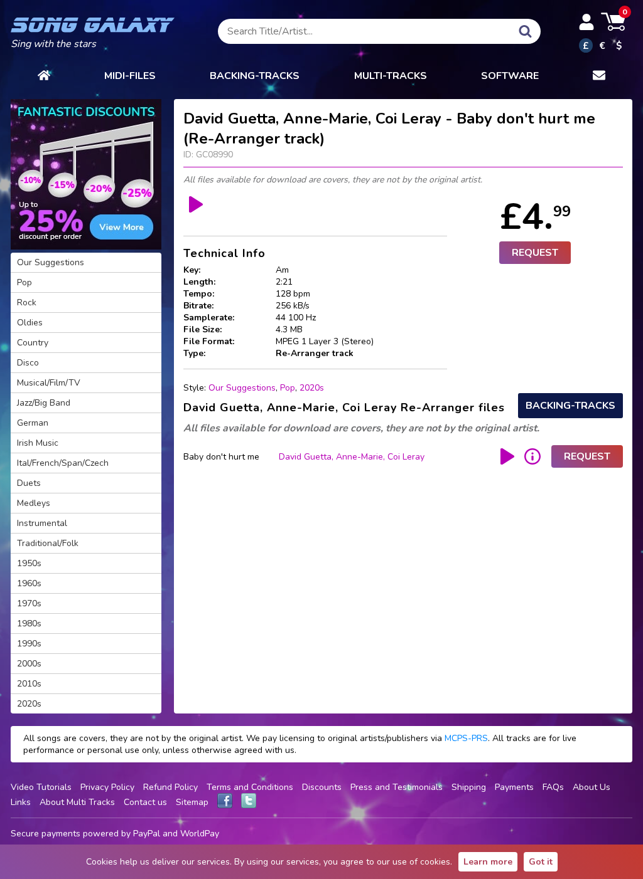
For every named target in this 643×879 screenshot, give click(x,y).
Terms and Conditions (250, 787)
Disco (28, 363)
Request (535, 253)
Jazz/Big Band (43, 403)
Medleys (33, 503)
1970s (29, 603)
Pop (287, 388)
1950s (29, 563)
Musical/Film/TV (48, 383)
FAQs (553, 787)
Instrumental (42, 523)
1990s (29, 644)
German (32, 423)
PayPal (146, 834)
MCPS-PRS (466, 738)
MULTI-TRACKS (390, 76)
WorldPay (199, 834)
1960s (29, 583)
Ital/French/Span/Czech (63, 463)
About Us (591, 787)
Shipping (468, 787)
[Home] (44, 76)
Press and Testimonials (396, 787)
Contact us (145, 802)
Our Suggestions (242, 388)
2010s (29, 684)
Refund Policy (170, 787)
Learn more (487, 862)
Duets (29, 483)
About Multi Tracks (77, 802)
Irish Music (37, 443)
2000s (29, 664)
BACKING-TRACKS (255, 76)
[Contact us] (599, 76)
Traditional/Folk (47, 543)
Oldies (30, 323)
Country (32, 343)
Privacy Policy (107, 787)
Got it (541, 862)
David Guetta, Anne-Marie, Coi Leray (351, 457)
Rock (26, 302)
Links (21, 802)
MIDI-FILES (130, 76)
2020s (312, 388)
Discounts (322, 787)
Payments (514, 787)
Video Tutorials (41, 787)
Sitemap (192, 802)
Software (510, 76)
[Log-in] (586, 21)
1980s (29, 623)
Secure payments (45, 834)
